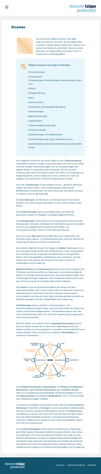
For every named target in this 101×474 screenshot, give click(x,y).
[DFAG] (15, 467)
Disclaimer (92, 465)
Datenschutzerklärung (76, 465)
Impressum (60, 465)
